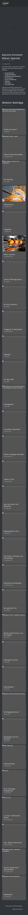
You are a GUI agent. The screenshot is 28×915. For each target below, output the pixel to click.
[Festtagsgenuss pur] (14, 701)
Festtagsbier (8, 404)
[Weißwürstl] (14, 884)
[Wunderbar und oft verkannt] (14, 726)
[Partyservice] (14, 193)
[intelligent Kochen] (14, 649)
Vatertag (7, 354)
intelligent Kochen (11, 660)
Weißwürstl (8, 894)
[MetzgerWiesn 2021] (14, 520)
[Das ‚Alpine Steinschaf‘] (14, 832)
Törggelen (8, 229)
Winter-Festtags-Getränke (14, 454)
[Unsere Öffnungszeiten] (14, 268)
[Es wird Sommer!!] (14, 293)
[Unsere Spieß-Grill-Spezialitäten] (14, 857)
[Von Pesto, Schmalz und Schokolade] (14, 545)
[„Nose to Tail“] (14, 468)
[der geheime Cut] (14, 597)
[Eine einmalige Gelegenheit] (14, 778)
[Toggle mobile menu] (25, 4)
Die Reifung (8, 179)
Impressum (20, 909)
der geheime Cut (10, 608)
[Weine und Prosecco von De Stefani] (14, 622)
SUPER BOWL (9, 764)
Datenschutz (14, 909)
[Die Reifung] (14, 168)
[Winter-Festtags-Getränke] (14, 443)
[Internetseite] (14, 675)
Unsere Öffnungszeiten (13, 279)
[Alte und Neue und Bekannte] (14, 493)
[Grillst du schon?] (14, 118)
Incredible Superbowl (12, 429)
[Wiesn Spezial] (14, 243)
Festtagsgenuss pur (11, 712)
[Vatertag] (14, 343)
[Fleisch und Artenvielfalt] (14, 143)
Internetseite (9, 687)
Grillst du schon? (10, 129)
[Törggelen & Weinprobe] (14, 318)
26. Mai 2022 (9, 379)
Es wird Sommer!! (11, 304)
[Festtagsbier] (14, 393)
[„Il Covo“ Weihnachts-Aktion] (14, 805)
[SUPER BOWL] (14, 753)
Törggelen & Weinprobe (13, 329)
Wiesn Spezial (9, 254)
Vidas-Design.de (19, 906)
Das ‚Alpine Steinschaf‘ (13, 842)
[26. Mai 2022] (14, 368)
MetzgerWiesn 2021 (11, 531)
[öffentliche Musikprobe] (14, 572)
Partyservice (9, 204)
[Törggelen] (14, 218)
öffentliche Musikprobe (12, 583)
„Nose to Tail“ (9, 479)
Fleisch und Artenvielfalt (13, 154)
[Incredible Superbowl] (14, 418)
